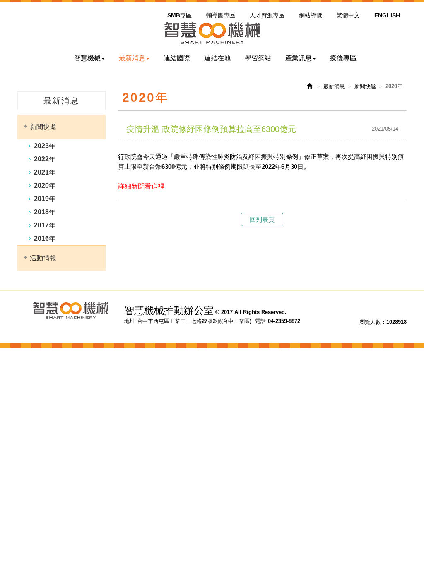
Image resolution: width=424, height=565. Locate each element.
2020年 (44, 185)
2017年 (44, 225)
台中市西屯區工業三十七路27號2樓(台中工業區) (194, 321)
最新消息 (334, 86)
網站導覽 (310, 15)
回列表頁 (262, 219)
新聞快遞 (43, 126)
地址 (129, 321)
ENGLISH (387, 15)
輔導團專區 (220, 15)
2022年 (44, 159)
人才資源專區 (267, 15)
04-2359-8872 (284, 321)
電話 (260, 321)
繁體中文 (348, 15)
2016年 (44, 238)
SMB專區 (179, 15)
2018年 (44, 211)
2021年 (44, 172)
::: (166, 5)
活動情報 (43, 257)
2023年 (44, 145)
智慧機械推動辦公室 (212, 33)
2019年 (44, 198)
